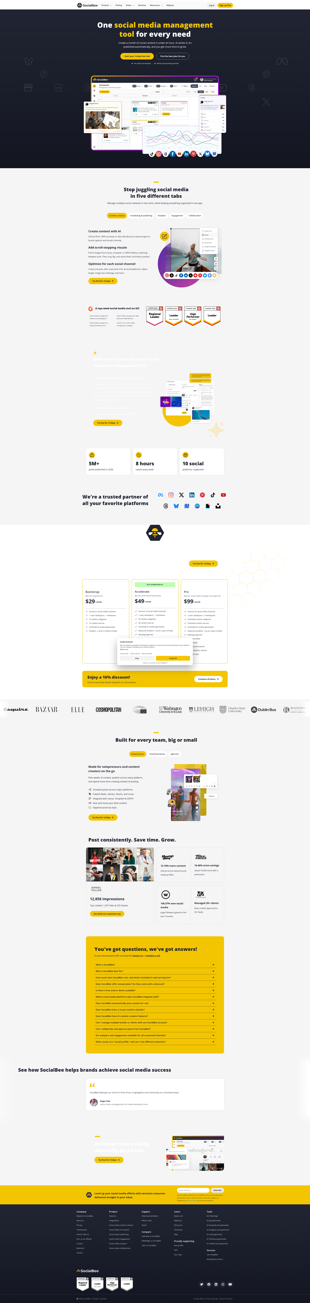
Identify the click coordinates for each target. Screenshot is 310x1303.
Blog (176, 1234)
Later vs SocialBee (149, 1245)
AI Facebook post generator (218, 1225)
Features (112, 1216)
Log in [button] (211, 5)
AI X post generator (214, 1234)
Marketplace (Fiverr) (215, 1259)
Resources (178, 1225)
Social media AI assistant (119, 1230)
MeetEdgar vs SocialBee (151, 1241)
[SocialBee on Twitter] (201, 1284)
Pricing (119, 5)
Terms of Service (225, 1299)
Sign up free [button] (225, 5)
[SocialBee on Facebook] (209, 1284)
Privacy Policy (191, 1201)
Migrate (170, 5)
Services (142, 5)
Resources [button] (155, 5)
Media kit (80, 1248)
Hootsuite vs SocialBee (151, 1236)
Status (144, 1225)
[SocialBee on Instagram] (223, 1284)
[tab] (117, 215)
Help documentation (150, 1216)
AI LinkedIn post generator (217, 1243)
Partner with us (83, 1234)
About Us (80, 1220)
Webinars (178, 1220)
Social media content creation (121, 1225)
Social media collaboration (120, 1248)
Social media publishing (119, 1234)
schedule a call (153, 955)
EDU (176, 1250)
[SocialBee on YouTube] (230, 1284)
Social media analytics (118, 1243)
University (178, 1230)
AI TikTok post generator (216, 1239)
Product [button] (105, 5)
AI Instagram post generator (218, 1230)
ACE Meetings (212, 1216)
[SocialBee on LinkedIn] (216, 1284)
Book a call (178, 1216)
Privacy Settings (211, 1299)
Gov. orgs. (178, 1254)
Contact (80, 1253)
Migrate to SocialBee (85, 1216)
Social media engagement (119, 1239)
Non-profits (178, 1245)
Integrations (114, 1220)
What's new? (147, 1220)
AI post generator (214, 1220)
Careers (80, 1243)
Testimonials (82, 1230)
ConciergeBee (212, 1254)
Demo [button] (129, 5)
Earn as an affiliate (84, 1239)
